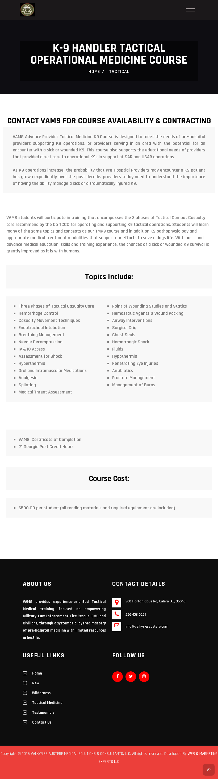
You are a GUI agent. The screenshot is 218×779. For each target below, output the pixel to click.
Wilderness (41, 692)
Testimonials (43, 712)
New (35, 683)
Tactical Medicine (47, 702)
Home (94, 71)
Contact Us (41, 722)
